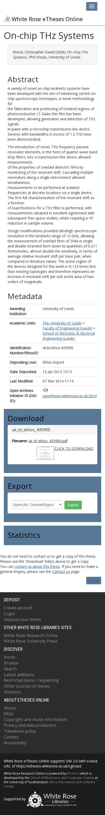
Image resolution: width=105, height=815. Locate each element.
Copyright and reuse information (35, 719)
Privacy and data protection (30, 725)
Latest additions (19, 674)
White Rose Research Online (31, 635)
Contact (11, 737)
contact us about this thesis (37, 566)
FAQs (9, 714)
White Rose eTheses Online (47, 19)
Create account (18, 608)
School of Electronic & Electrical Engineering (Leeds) (69, 336)
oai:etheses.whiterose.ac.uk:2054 (70, 395)
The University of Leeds (62, 323)
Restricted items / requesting (31, 680)
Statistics (12, 692)
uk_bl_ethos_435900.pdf (48, 440)
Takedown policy (20, 731)
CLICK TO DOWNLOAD (74, 448)
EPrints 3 (73, 773)
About (10, 708)
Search (10, 669)
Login (9, 613)
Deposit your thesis (22, 619)
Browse (11, 663)
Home (9, 657)
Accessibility (15, 743)
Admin (93, 580)
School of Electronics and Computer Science (62, 778)
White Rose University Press (31, 641)
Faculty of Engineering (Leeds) (67, 328)
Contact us (61, 571)
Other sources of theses (27, 686)
